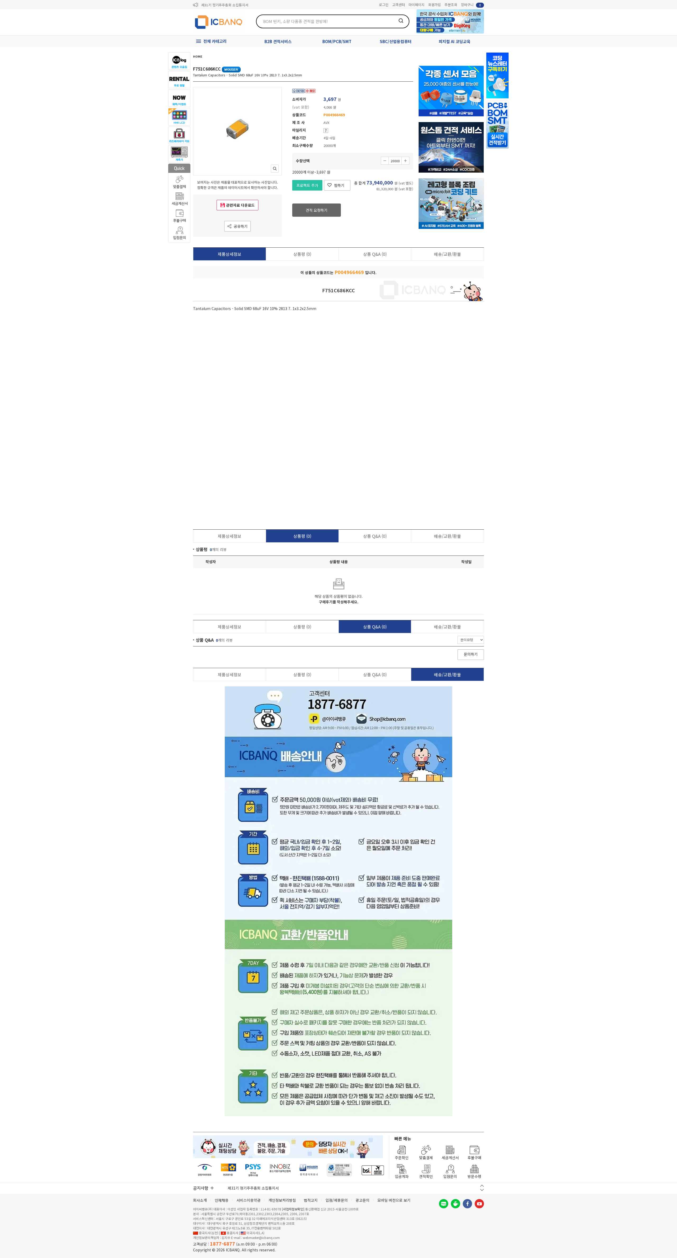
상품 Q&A (375, 254)
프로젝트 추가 (307, 185)
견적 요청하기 (316, 210)
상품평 (302, 254)
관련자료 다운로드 (240, 205)
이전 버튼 (482, 1186)
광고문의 (362, 1200)
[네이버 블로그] (443, 1203)
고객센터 (398, 4)
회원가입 (434, 4)
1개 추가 (405, 160)
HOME (197, 56)
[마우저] (308, 1170)
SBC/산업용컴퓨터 (395, 41)
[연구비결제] (253, 1170)
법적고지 (311, 1200)
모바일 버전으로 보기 (393, 1200)
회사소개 (200, 1200)
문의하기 (471, 654)
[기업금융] (373, 1170)
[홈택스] (229, 1170)
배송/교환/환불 (447, 254)
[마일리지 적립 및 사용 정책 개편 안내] (229, 4)
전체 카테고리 (215, 41)
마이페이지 (416, 4)
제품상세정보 (229, 254)
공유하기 (241, 226)
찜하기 (339, 185)
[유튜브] (479, 1203)
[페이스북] (467, 1203)
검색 (401, 20)
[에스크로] (339, 1170)
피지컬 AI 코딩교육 (454, 41)
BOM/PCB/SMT (336, 41)
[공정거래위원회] (204, 1170)
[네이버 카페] (455, 1203)
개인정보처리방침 (282, 1200)
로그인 (383, 4)
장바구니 (471, 4)
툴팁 (325, 130)
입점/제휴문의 (337, 1200)
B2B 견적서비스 (278, 41)
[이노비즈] (280, 1170)
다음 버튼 (482, 1190)
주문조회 (451, 4)
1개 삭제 (384, 160)
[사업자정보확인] (293, 1209)
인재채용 (221, 1200)
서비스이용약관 (248, 1200)
